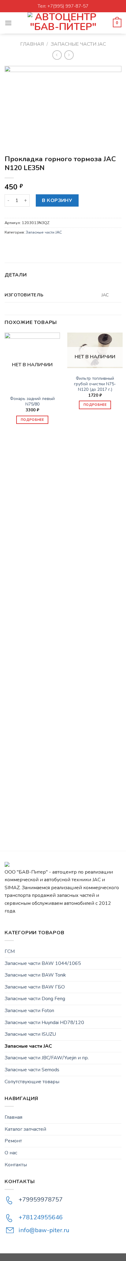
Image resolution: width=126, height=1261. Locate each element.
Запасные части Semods (32, 1069)
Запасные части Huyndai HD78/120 (44, 1022)
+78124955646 (41, 1217)
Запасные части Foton (29, 1010)
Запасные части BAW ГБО (35, 987)
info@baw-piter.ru (44, 1230)
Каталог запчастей (25, 1129)
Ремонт (13, 1140)
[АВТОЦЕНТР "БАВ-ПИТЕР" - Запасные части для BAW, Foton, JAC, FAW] (63, 23)
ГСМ (10, 951)
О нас (11, 1152)
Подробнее (32, 419)
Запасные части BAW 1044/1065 (43, 963)
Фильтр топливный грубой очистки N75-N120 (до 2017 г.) (95, 384)
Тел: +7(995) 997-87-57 (63, 6)
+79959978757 (41, 1199)
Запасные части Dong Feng (35, 998)
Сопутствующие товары (32, 1081)
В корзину (57, 200)
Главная (32, 44)
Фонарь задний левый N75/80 (32, 401)
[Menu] (8, 22)
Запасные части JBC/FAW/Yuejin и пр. (47, 1057)
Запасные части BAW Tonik (35, 975)
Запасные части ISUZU (30, 1034)
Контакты (16, 1164)
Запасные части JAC (78, 44)
